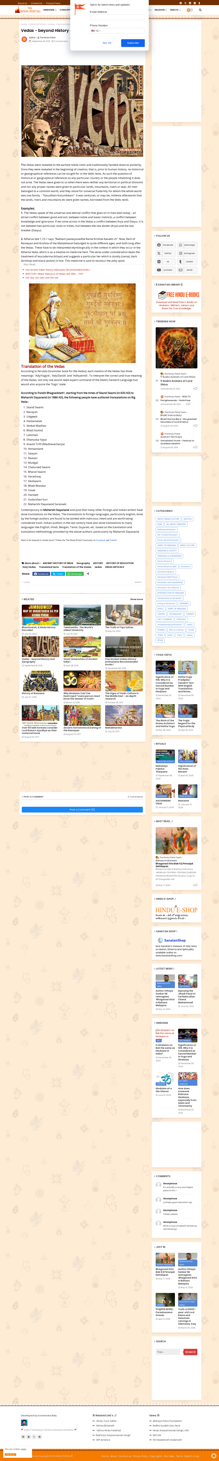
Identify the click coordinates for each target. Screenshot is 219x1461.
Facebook (100, 540)
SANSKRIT (184, 603)
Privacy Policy (53, 3)
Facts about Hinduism (168, 540)
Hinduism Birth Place (167, 577)
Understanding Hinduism (169, 624)
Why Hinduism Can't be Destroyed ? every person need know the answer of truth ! (81, 696)
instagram (189, 253)
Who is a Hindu (176, 629)
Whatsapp (76, 574)
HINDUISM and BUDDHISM (169, 556)
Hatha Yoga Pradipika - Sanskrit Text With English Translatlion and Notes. (186, 684)
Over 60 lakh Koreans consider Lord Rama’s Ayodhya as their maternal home (40, 730)
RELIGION (160, 9)
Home (24, 24)
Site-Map (169, 1456)
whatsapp (189, 245)
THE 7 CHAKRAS (164, 619)
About (113, 1456)
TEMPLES (190, 614)
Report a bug (192, 1456)
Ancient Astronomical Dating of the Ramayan (82, 729)
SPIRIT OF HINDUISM (177, 608)
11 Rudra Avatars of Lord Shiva (176, 382)
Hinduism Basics (165, 571)
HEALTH (174, 9)
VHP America (103, 1439)
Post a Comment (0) (82, 809)
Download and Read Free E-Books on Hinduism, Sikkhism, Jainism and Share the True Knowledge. (176, 305)
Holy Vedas (29, 567)
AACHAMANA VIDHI (163, 802)
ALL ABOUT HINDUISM (176, 524)
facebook (168, 245)
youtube (168, 270)
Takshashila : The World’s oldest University (78, 629)
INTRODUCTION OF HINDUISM (170, 593)
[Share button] (87, 574)
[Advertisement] (99, 54)
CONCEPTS (66, 9)
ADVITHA (188, 519)
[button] (200, 10)
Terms (179, 1456)
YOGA (160, 635)
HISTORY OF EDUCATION (120, 563)
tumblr (189, 261)
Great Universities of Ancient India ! (80, 660)
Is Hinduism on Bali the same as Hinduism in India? (165, 1049)
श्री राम (160, 640)
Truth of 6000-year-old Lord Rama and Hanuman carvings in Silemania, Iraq (187, 1316)
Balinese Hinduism (166, 529)
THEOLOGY (181, 619)
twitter (167, 253)
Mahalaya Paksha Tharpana (162, 769)
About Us (23, 3)
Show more (136, 599)
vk (168, 261)
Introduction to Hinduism (169, 598)
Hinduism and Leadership (170, 582)
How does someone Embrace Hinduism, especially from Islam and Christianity (187, 1097)
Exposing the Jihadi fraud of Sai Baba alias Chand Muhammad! (186, 996)
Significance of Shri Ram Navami (187, 769)
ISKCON (157, 1435)
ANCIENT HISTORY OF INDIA (58, 563)
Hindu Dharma (164, 561)
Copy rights (155, 1456)
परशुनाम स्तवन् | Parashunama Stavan (164, 1312)
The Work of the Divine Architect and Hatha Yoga (165, 723)
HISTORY (98, 563)
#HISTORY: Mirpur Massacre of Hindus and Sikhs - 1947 (54, 273)
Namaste (183, 800)
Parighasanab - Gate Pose (175, 400)
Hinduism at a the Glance (164, 1090)
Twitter (113, 540)
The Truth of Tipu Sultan (119, 627)
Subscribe (133, 43)
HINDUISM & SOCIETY (167, 550)
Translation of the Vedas (76, 567)
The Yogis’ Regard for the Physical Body (186, 723)
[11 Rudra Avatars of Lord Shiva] (176, 347)
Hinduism (185, 566)
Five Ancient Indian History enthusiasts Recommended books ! (57, 269)
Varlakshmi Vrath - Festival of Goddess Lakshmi (177, 442)
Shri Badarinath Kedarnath (167, 1439)
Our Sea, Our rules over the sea (41, 277)
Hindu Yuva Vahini (106, 1421)
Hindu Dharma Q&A (167, 566)
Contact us (37, 3)
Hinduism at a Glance (168, 587)
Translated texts (49, 567)
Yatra (179, 635)
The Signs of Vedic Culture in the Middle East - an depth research (122, 696)
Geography (83, 563)
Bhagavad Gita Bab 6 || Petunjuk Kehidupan (174, 865)
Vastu (189, 624)
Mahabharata (113, 727)
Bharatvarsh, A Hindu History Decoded (38, 629)
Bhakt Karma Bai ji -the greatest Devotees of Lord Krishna (178, 420)
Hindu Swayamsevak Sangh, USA (171, 1430)
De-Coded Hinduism (167, 534)
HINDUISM (48, 9)
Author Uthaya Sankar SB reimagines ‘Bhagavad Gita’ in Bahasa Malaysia (165, 998)
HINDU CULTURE (187, 545)
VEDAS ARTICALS (37, 24)
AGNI (159, 524)
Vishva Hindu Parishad (108, 1430)
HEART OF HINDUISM (166, 545)
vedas (98, 567)
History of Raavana (33, 693)
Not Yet (107, 43)
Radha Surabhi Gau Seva (166, 1425)
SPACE (160, 608)
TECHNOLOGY (175, 614)
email (189, 270)
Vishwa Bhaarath (105, 1425)
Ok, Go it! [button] (10, 1454)
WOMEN (161, 629)
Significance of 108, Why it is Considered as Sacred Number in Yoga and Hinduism (165, 684)
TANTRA (161, 614)
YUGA (170, 635)
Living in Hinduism (166, 603)
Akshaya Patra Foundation (167, 1421)
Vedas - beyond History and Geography (38, 660)
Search (190, 1352)
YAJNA (191, 629)
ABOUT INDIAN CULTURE (168, 519)
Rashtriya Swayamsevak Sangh (113, 1435)
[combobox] (95, 30)
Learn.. (24, 1449)
